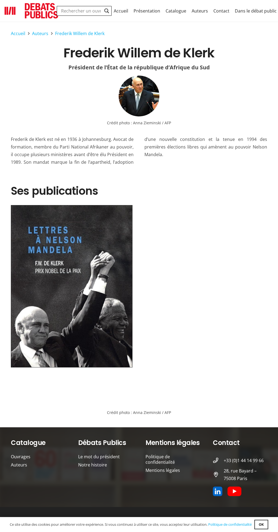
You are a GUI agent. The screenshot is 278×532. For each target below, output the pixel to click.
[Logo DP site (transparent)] (31, 11)
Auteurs (19, 465)
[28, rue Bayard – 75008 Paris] (218, 474)
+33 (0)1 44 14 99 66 (244, 460)
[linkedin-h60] (217, 491)
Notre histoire (92, 465)
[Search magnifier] (106, 11)
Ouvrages (20, 457)
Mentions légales (163, 470)
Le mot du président (99, 457)
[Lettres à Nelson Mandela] (71, 286)
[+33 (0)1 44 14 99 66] (218, 460)
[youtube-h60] (234, 491)
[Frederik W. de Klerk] (139, 96)
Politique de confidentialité (160, 459)
